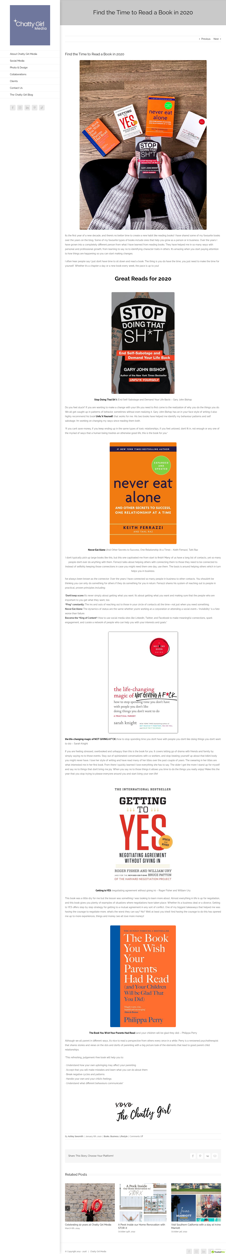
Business (114, 1136)
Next (216, 39)
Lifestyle (124, 1136)
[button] (67, 1208)
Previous (205, 39)
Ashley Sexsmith (75, 1136)
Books (106, 1136)
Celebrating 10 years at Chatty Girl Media (88, 1224)
